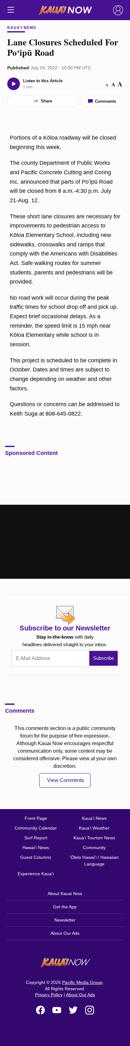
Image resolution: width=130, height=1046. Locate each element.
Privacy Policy (48, 994)
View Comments (65, 780)
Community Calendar (36, 827)
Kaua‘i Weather (94, 827)
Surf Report (35, 837)
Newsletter (64, 919)
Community (94, 847)
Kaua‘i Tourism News (94, 837)
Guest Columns (35, 857)
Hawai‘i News (35, 847)
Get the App (65, 906)
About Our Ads (65, 933)
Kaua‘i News (21, 28)
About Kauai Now (65, 893)
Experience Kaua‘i (36, 873)
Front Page (36, 818)
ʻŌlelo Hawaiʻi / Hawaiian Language (94, 860)
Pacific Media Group (82, 982)
